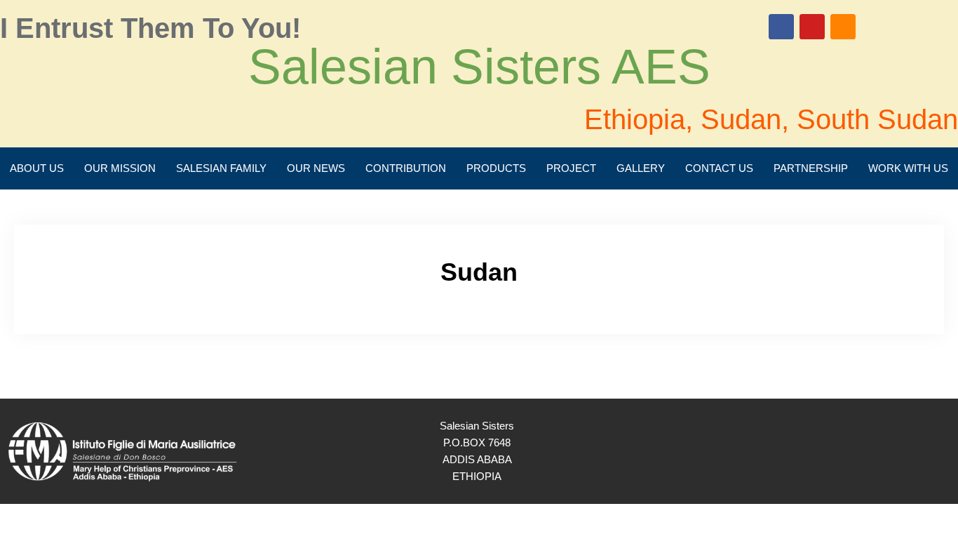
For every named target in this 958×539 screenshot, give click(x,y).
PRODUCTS (496, 168)
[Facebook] (781, 26)
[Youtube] (812, 26)
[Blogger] (843, 26)
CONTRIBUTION (405, 168)
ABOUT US (37, 168)
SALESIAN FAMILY (221, 168)
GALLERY (640, 168)
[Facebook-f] (904, 451)
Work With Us (908, 168)
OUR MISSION (120, 168)
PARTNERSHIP (811, 168)
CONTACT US (719, 168)
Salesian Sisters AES (479, 66)
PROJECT (571, 168)
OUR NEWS (316, 168)
